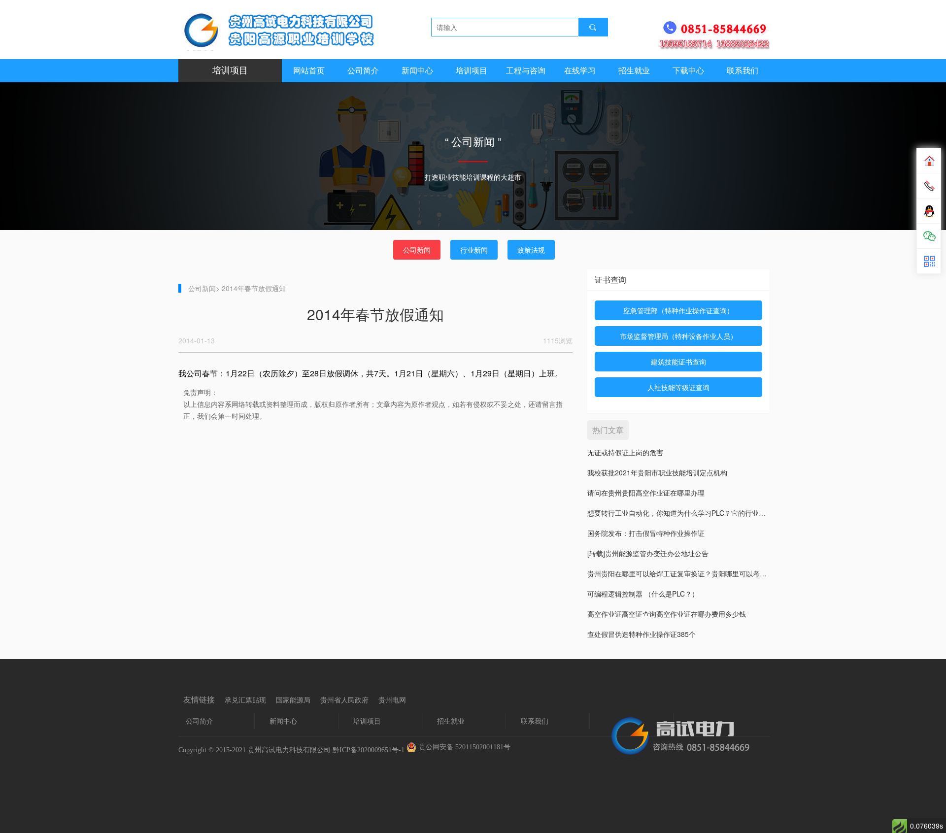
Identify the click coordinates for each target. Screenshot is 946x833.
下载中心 (688, 71)
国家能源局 (293, 700)
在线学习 (580, 71)
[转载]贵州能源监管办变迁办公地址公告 (648, 553)
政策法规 (531, 250)
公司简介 (363, 71)
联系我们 (742, 71)
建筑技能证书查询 (678, 362)
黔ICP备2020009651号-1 (369, 750)
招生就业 (634, 71)
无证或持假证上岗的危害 (625, 452)
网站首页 (309, 71)
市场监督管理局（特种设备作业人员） (678, 336)
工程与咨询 (525, 71)
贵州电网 (392, 700)
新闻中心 (417, 71)
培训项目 (471, 71)
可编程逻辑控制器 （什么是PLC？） (643, 594)
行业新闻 (474, 250)
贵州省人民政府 (344, 700)
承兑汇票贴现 (245, 700)
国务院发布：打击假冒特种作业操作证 (646, 533)
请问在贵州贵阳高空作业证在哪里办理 (646, 493)
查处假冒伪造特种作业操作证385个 (641, 634)
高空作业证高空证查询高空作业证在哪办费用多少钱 (666, 614)
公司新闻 (417, 250)
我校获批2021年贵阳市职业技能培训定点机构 (657, 472)
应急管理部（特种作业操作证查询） (678, 310)
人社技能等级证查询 (678, 387)
